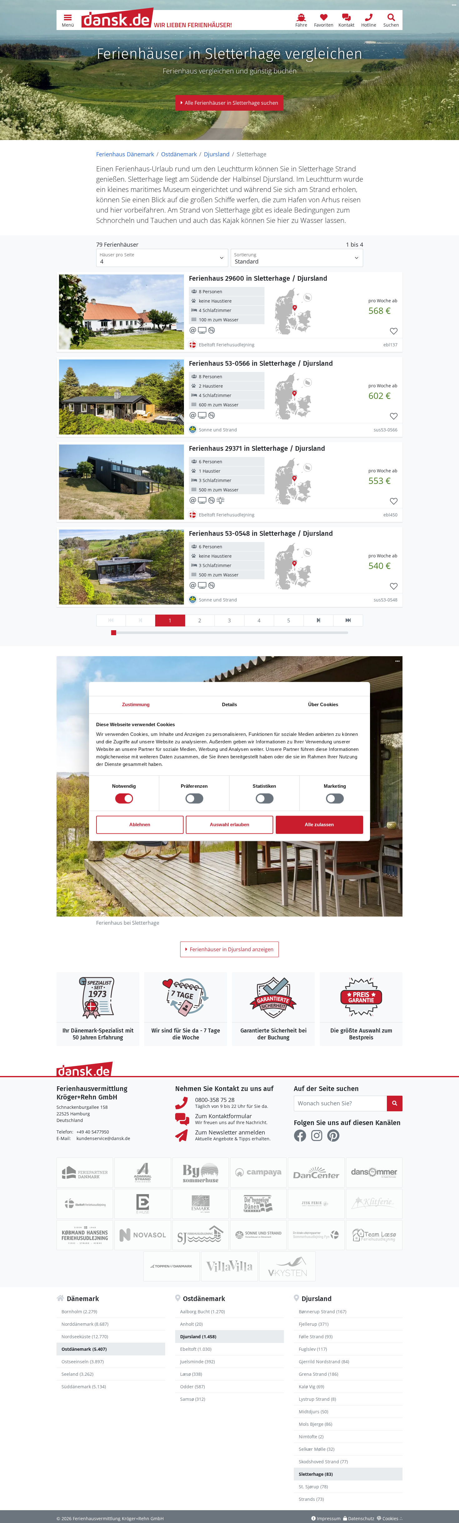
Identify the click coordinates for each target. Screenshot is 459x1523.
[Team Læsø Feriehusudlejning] (374, 1235)
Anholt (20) (191, 1324)
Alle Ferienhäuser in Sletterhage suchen (231, 102)
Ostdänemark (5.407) (84, 1349)
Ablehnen (139, 824)
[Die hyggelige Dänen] (258, 1203)
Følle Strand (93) (316, 1337)
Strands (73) (311, 1499)
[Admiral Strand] (142, 1172)
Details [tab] (229, 704)
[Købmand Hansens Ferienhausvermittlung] (85, 1235)
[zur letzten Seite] (348, 620)
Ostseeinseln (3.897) (83, 1362)
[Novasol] (142, 1235)
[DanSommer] (374, 1172)
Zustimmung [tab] (136, 704)
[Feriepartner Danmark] (85, 1172)
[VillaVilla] (229, 1266)
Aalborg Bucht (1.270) (202, 1311)
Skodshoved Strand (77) (323, 1462)
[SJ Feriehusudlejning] (201, 1235)
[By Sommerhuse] (201, 1172)
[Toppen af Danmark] (171, 1266)
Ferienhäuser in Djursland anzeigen (232, 949)
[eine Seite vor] (318, 620)
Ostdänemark (179, 154)
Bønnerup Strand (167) (322, 1311)
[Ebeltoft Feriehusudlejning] (85, 1203)
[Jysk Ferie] (316, 1203)
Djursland (217, 154)
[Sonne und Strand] (258, 1235)
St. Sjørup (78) (313, 1487)
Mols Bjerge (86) (315, 1424)
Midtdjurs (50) (313, 1412)
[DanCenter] (316, 1172)
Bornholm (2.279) (79, 1311)
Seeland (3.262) (77, 1374)
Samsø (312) (192, 1399)
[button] (68, 20)
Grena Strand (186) (318, 1374)
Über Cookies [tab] (323, 704)
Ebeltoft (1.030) (195, 1349)
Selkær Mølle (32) (316, 1449)
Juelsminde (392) (197, 1362)
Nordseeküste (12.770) (85, 1337)
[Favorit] (393, 331)
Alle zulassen (319, 824)
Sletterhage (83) (316, 1474)
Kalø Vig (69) (311, 1387)
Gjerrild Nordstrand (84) (324, 1362)
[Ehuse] (142, 1203)
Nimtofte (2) (311, 1437)
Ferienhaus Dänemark (125, 154)
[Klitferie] (374, 1203)
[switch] (194, 799)
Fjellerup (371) (313, 1324)
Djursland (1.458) (198, 1337)
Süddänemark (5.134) (84, 1387)
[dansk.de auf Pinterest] (333, 1135)
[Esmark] (201, 1203)
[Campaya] (258, 1172)
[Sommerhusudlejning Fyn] (316, 1235)
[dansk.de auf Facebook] (300, 1135)
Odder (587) (192, 1387)
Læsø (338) (191, 1374)
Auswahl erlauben (229, 824)
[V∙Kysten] (287, 1266)
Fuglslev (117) (313, 1349)
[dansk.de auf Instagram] (316, 1135)
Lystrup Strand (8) (317, 1399)
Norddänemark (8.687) (85, 1324)
